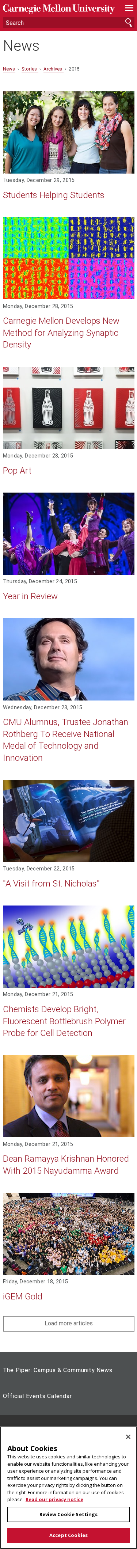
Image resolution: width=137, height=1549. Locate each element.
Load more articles (69, 1323)
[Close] (128, 1437)
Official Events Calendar (37, 1396)
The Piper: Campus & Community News (58, 1370)
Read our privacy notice (54, 1499)
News (21, 46)
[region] (68, 1488)
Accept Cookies (68, 1535)
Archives (53, 69)
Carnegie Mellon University (59, 9)
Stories (30, 69)
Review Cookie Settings (68, 1514)
